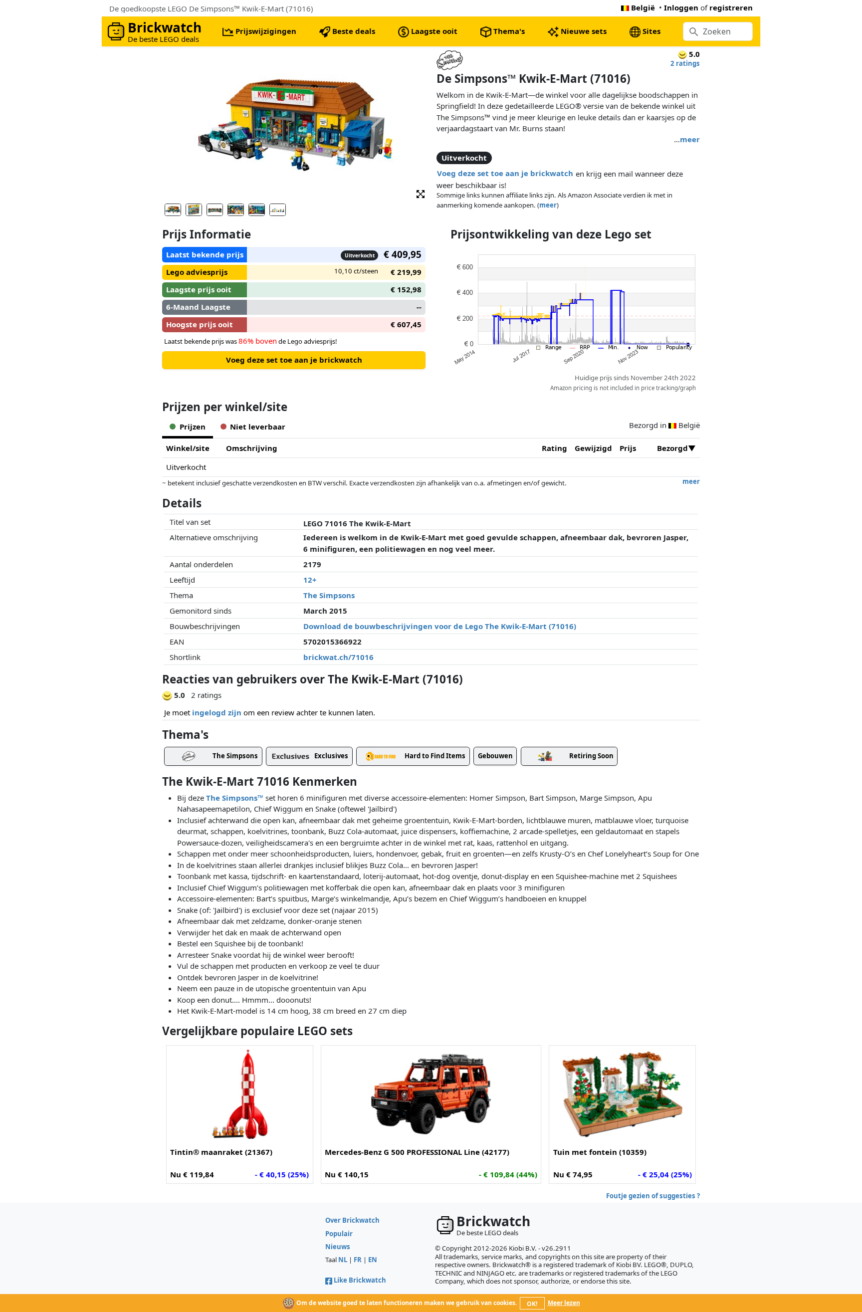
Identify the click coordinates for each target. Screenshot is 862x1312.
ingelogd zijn (216, 712)
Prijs (628, 448)
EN (372, 1259)
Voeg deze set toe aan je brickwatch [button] (505, 173)
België (643, 7)
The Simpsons (329, 595)
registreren (731, 7)
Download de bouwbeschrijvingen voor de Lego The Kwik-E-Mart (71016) (439, 626)
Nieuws (337, 1246)
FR (358, 1259)
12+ (310, 580)
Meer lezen (564, 1303)
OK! (532, 1304)
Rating (554, 448)
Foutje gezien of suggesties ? (653, 1195)
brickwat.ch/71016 (338, 657)
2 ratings (685, 63)
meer (690, 139)
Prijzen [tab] (193, 427)
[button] (421, 193)
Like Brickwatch (360, 1280)
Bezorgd (672, 448)
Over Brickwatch (352, 1220)
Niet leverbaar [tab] (257, 427)
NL (342, 1259)
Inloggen (681, 7)
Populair (339, 1233)
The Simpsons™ (234, 798)
